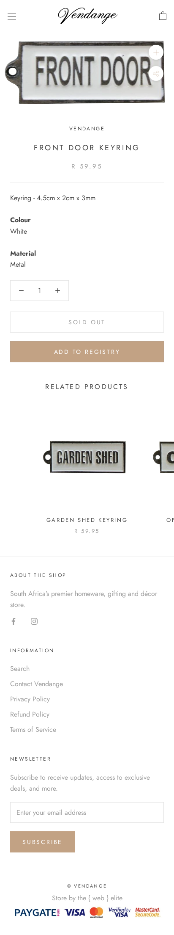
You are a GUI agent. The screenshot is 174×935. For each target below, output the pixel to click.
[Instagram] (34, 620)
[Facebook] (13, 620)
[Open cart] (162, 16)
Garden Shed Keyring (87, 520)
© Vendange (87, 886)
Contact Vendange (36, 684)
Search (20, 668)
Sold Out (87, 322)
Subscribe (42, 842)
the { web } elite (100, 898)
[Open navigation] (12, 16)
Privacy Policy (30, 699)
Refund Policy (29, 714)
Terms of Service (33, 729)
